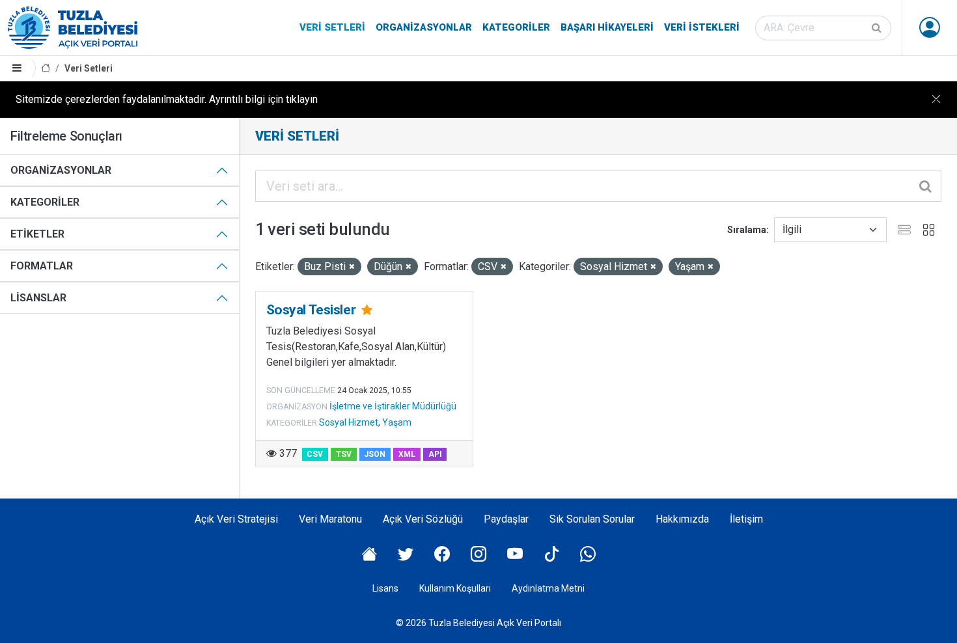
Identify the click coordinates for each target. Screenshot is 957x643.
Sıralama (746, 230)
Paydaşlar (506, 519)
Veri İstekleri (702, 27)
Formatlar (41, 266)
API (435, 454)
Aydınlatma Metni (548, 588)
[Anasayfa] (45, 68)
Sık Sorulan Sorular (592, 519)
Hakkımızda (682, 519)
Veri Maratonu (330, 519)
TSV (344, 454)
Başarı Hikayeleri (607, 27)
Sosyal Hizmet (348, 422)
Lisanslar (38, 298)
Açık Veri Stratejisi (236, 519)
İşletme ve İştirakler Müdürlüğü (392, 406)
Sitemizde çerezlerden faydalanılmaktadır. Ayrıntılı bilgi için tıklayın (167, 99)
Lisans (385, 588)
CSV (315, 454)
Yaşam (396, 422)
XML (406, 454)
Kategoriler (516, 27)
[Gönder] (877, 28)
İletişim (746, 519)
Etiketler (37, 234)
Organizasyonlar (424, 27)
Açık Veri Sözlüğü (423, 519)
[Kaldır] (352, 267)
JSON (374, 454)
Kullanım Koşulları (455, 588)
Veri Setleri (332, 27)
